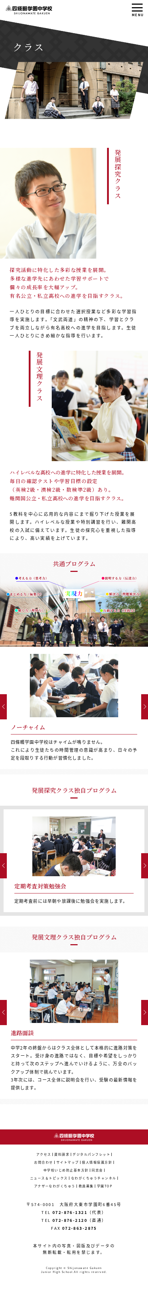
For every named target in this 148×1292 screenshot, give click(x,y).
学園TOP (104, 1186)
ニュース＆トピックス (49, 1178)
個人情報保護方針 (97, 1162)
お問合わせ (43, 1162)
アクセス (43, 1154)
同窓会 (97, 1170)
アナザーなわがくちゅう (54, 1186)
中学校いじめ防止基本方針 (66, 1170)
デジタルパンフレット (91, 1154)
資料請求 (61, 1154)
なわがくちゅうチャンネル (93, 1178)
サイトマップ (67, 1162)
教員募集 (86, 1186)
